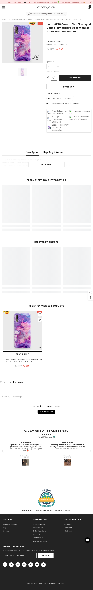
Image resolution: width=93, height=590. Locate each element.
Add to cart (75, 77)
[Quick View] (40, 320)
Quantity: (50, 62)
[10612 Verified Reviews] (46, 508)
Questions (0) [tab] (17, 397)
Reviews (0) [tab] (5, 397)
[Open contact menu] (87, 540)
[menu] (3, 7)
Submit (45, 555)
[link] (16, 226)
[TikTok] (24, 564)
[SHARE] (48, 78)
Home (4, 19)
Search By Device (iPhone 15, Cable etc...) (48, 14)
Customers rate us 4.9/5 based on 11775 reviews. (52, 510)
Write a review (46, 411)
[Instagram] (11, 564)
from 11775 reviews (45, 437)
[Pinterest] (18, 564)
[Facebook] (5, 564)
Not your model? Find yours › (60, 98)
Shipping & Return (53, 152)
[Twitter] (43, 564)
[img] (46, 434)
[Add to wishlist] (54, 78)
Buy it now (69, 87)
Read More (46, 165)
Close (91, 2)
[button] (3, 451)
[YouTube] (37, 564)
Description (32, 152)
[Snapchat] (30, 564)
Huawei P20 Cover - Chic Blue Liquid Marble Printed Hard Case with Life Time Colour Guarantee (22, 360)
